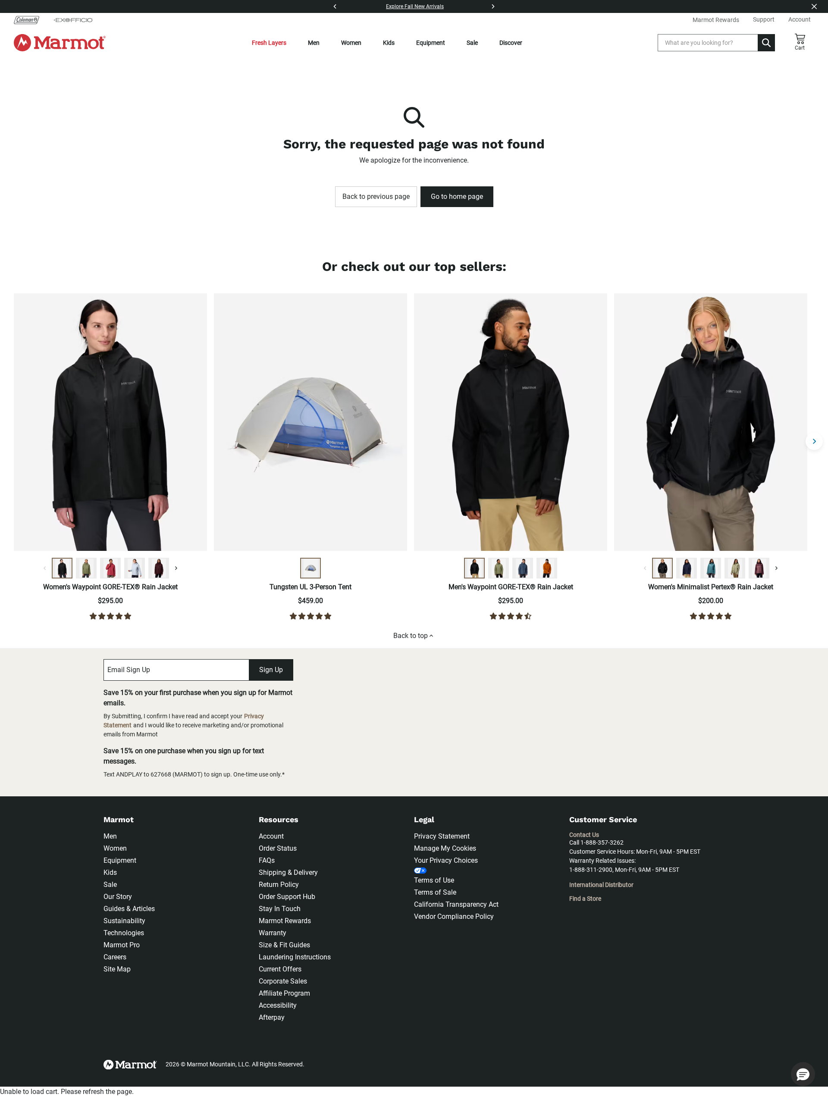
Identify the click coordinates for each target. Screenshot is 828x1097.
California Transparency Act (456, 904)
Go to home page (457, 196)
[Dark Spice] (546, 568)
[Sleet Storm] (134, 568)
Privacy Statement (442, 836)
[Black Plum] (158, 568)
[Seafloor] (710, 568)
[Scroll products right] (814, 441)
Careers (115, 957)
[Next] (493, 6)
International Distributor (601, 884)
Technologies (124, 933)
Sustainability (124, 921)
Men (314, 42)
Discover (510, 42)
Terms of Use (434, 880)
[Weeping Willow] (734, 568)
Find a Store (585, 898)
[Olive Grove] (86, 568)
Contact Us (584, 834)
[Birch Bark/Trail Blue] (310, 568)
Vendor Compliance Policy (454, 916)
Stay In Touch (280, 909)
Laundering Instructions (295, 957)
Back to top (410, 636)
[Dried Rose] (110, 568)
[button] (803, 1074)
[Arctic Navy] (686, 568)
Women (351, 42)
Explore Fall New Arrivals (415, 6)
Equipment (430, 42)
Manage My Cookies (445, 848)
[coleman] (30, 20)
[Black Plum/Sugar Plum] (759, 568)
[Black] (62, 568)
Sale (472, 42)
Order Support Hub (287, 897)
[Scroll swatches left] (44, 568)
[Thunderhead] (522, 568)
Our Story (118, 897)
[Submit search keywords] (766, 42)
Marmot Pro (122, 945)
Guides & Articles (129, 909)
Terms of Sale (435, 892)
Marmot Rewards (285, 921)
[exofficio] (73, 20)
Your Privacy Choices (446, 860)
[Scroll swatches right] (175, 568)
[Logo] (60, 42)
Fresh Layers (269, 42)
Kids (389, 42)
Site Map (117, 969)
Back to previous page (376, 196)
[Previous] (335, 6)
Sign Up (271, 670)
